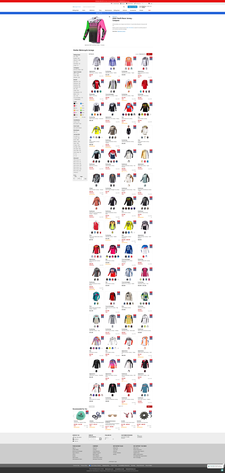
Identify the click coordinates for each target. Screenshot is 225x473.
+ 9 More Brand (77, 99)
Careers (95, 449)
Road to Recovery (137, 449)
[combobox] (142, 54)
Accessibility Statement (124, 465)
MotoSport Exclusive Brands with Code (112, 1)
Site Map (133, 465)
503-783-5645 (130, 27)
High (80, 177)
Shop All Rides (149, 465)
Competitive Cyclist (119, 469)
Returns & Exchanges (77, 451)
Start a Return (76, 452)
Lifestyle (115, 451)
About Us (95, 448)
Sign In (74, 448)
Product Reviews (117, 452)
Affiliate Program (97, 452)
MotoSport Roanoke (97, 459)
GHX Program (96, 456)
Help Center (75, 457)
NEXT (149, 54)
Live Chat (145, 3)
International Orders (77, 459)
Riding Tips (115, 448)
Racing (114, 454)
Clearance (76, 172)
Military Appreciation (138, 454)
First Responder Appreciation (140, 456)
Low (75, 177)
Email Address (92, 437)
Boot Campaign (137, 457)
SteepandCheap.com (131, 469)
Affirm (74, 454)
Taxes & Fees (114, 465)
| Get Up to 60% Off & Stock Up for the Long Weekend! (112, 13)
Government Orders (97, 457)
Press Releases (96, 451)
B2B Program (96, 454)
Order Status (75, 449)
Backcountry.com (109, 469)
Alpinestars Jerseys (121, 31)
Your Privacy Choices (96, 465)
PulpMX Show (136, 452)
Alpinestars (114, 16)
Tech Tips (115, 449)
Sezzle (74, 456)
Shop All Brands (140, 465)
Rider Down (136, 448)
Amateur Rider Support (138, 451)
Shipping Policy (105, 465)
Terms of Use (76, 465)
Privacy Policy (84, 465)
